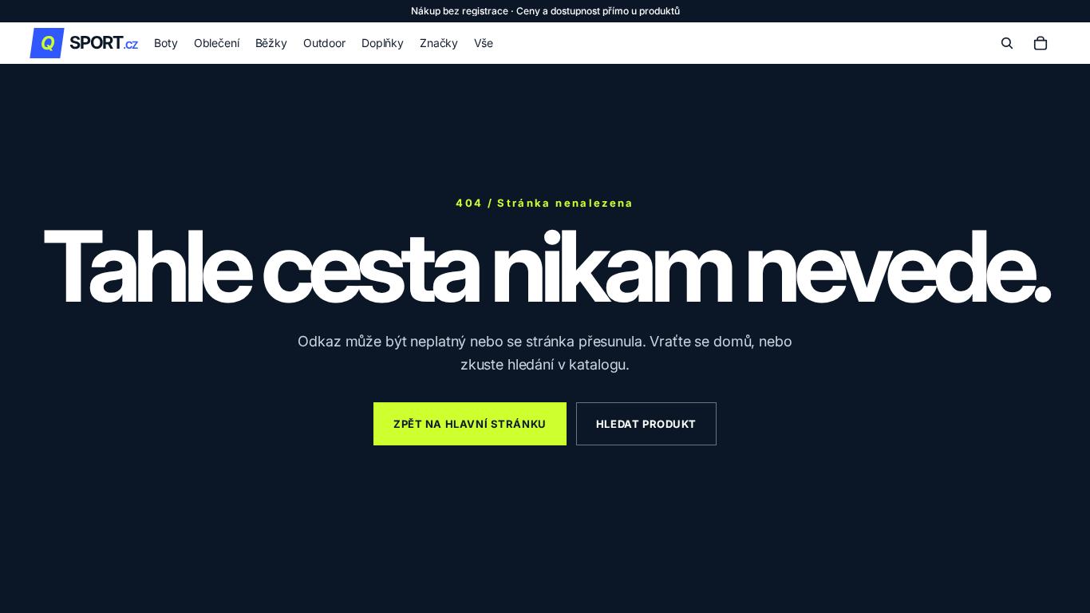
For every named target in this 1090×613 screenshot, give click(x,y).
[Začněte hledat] (1007, 43)
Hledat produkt (646, 423)
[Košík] (1040, 43)
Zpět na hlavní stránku (470, 423)
